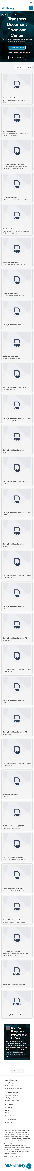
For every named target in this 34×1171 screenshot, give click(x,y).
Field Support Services (11, 1098)
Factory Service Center (11, 1095)
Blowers (7, 1112)
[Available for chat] (28, 1166)
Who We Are (8, 1107)
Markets (7, 1110)
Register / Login (9, 1122)
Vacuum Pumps (9, 1115)
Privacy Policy (9, 1083)
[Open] (31, 8)
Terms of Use (9, 1085)
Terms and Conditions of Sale (13, 1088)
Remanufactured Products (12, 1100)
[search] (31, 3)
